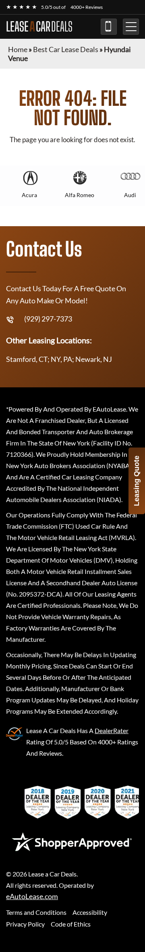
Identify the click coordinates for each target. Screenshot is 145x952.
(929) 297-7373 (109, 27)
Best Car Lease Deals (65, 49)
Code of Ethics (71, 924)
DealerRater (111, 730)
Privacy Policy (25, 924)
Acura (29, 194)
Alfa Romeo (79, 194)
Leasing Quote (137, 481)
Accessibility (89, 912)
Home (17, 49)
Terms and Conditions (36, 912)
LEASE (39, 26)
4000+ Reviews (86, 7)
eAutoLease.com (32, 896)
